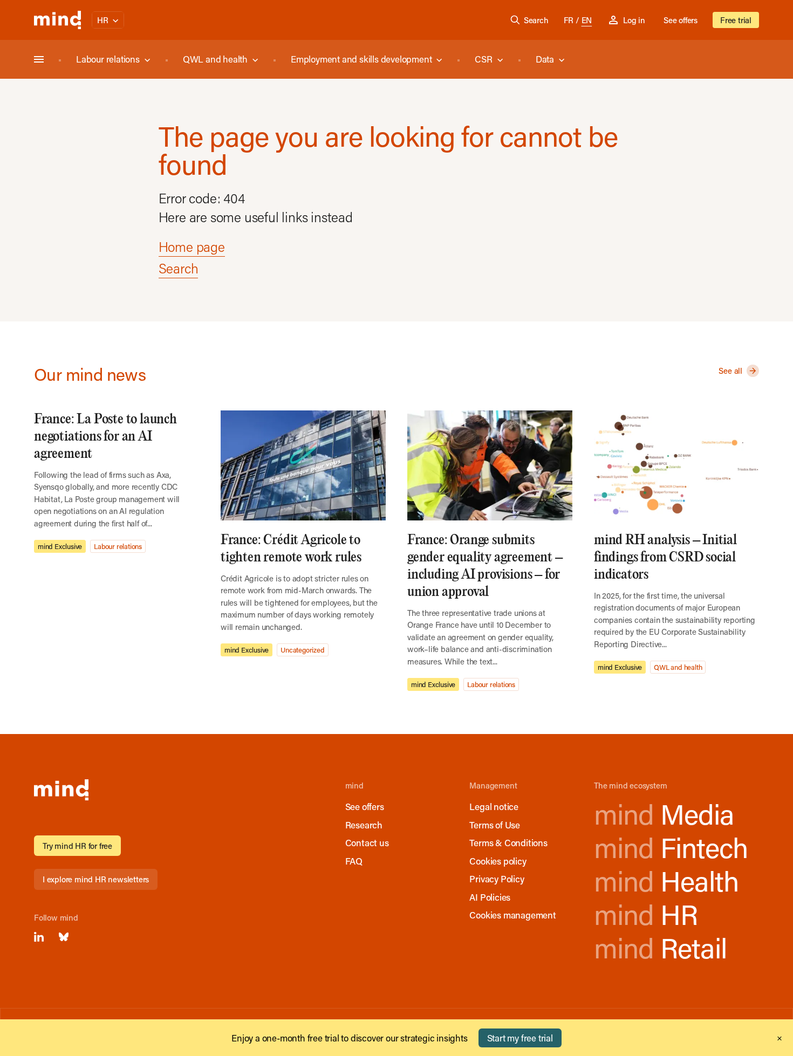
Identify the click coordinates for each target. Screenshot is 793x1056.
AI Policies (489, 897)
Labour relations (108, 59)
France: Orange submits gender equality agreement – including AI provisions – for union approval (485, 566)
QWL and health (215, 59)
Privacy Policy (496, 878)
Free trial (735, 20)
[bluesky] (64, 937)
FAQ (354, 861)
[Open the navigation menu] (39, 59)
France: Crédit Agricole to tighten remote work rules (291, 548)
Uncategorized (302, 649)
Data (545, 59)
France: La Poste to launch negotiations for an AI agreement (105, 437)
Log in (634, 20)
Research (363, 825)
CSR (483, 59)
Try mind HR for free (77, 845)
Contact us (367, 842)
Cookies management (512, 915)
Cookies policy (497, 861)
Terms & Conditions (508, 842)
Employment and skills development (361, 59)
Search (536, 20)
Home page (192, 247)
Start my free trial (520, 1038)
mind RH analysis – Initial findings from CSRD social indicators (665, 557)
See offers (681, 20)
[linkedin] (39, 937)
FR (569, 20)
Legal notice (493, 806)
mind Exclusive (60, 546)
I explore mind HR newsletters (96, 879)
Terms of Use (494, 825)
